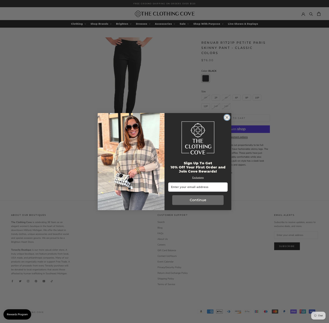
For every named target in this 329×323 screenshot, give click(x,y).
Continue (198, 200)
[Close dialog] (227, 117)
